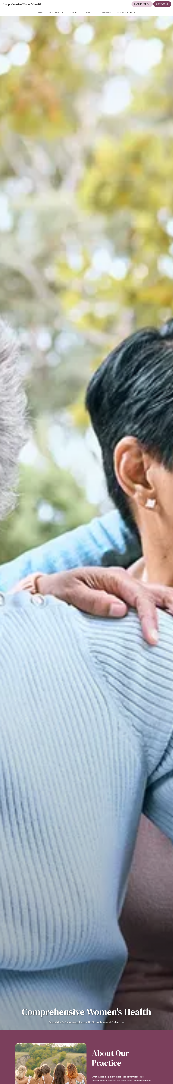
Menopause (107, 12)
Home (40, 12)
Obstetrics (74, 12)
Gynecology (91, 12)
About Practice (56, 12)
